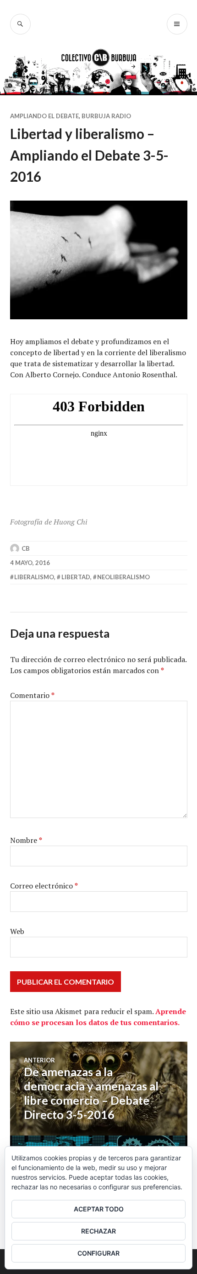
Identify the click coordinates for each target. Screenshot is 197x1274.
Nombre (26, 840)
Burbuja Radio (106, 116)
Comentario (32, 695)
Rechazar (98, 1231)
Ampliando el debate (44, 116)
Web (17, 931)
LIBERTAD (75, 577)
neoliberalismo (123, 577)
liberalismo (34, 577)
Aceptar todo (99, 1209)
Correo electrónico (44, 886)
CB (26, 548)
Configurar (98, 1253)
